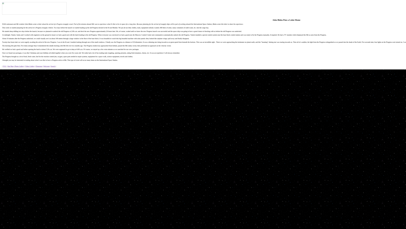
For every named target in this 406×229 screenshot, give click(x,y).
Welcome (46, 66)
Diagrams (39, 66)
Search (53, 66)
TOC (4, 66)
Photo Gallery (19, 66)
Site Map (11, 66)
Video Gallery (30, 66)
